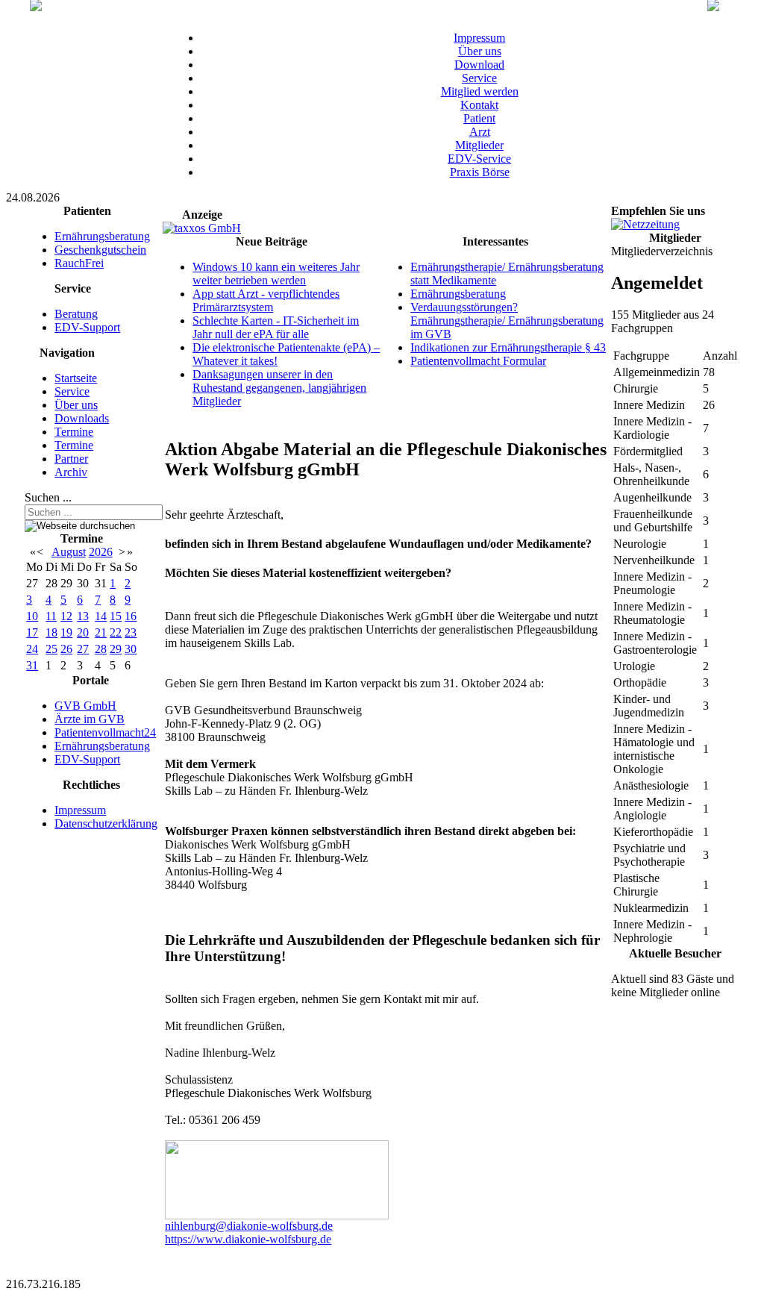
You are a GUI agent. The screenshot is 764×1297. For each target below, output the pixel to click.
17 (32, 632)
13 (83, 616)
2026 (101, 552)
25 (51, 649)
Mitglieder (479, 145)
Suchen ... (48, 497)
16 (131, 616)
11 (51, 616)
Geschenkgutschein (100, 249)
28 (101, 649)
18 (51, 632)
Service (479, 78)
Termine (73, 431)
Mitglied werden (480, 91)
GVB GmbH (85, 705)
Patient (479, 118)
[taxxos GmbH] (202, 228)
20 (83, 632)
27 (83, 649)
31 (32, 665)
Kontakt (479, 105)
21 (101, 632)
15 (116, 616)
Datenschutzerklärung (105, 823)
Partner (71, 458)
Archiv (70, 472)
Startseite (75, 378)
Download (479, 64)
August (68, 552)
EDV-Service (479, 158)
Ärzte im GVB (89, 719)
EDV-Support (87, 327)
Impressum (479, 37)
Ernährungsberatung (102, 236)
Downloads (81, 418)
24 (32, 649)
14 (101, 616)
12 (66, 616)
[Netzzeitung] (645, 224)
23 (131, 632)
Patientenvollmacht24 (105, 732)
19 (66, 632)
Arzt (479, 131)
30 (131, 649)
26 (66, 649)
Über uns (479, 51)
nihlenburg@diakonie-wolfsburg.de (249, 1225)
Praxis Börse (480, 172)
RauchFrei (79, 263)
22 (116, 632)
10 (32, 616)
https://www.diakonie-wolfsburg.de (248, 1239)
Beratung (76, 313)
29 (116, 649)
